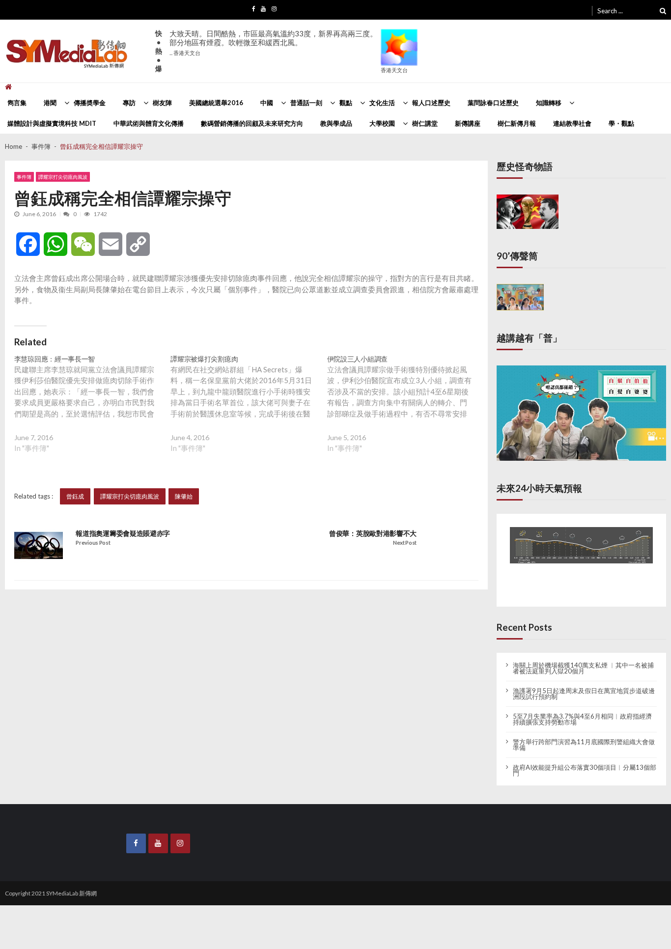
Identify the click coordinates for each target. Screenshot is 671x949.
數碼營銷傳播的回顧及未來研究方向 (252, 123)
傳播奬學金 (90, 103)
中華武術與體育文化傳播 (148, 123)
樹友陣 (162, 103)
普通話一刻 (306, 103)
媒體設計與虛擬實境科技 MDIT (51, 123)
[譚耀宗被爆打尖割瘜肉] (248, 411)
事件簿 (24, 177)
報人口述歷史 (431, 103)
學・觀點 (621, 123)
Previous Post (93, 543)
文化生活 (382, 103)
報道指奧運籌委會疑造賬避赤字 (123, 533)
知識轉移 (548, 103)
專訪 (129, 103)
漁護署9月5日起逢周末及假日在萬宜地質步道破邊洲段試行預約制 (584, 685)
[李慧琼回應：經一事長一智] (92, 411)
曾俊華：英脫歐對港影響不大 (373, 533)
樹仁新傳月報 (517, 123)
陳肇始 (184, 496)
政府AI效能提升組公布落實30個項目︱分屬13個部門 (584, 761)
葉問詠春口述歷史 (493, 103)
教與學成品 (336, 123)
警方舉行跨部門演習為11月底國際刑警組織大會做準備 (584, 736)
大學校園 (382, 123)
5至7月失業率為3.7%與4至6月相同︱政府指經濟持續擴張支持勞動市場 (582, 710)
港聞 (50, 103)
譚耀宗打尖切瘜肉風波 (62, 177)
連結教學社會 (572, 123)
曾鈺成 (75, 496)
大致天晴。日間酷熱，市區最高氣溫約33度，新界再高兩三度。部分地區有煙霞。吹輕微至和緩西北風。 (273, 42)
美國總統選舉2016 (216, 103)
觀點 (345, 103)
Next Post (405, 543)
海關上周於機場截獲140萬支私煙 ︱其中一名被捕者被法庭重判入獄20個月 (583, 659)
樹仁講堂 (425, 123)
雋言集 (17, 103)
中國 (266, 103)
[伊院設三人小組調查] (405, 411)
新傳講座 (467, 123)
